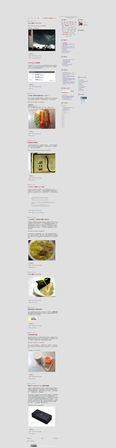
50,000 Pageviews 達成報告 (34, 62)
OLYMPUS (34, 57)
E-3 (31, 57)
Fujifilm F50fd (32, 102)
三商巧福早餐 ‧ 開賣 (32, 334)
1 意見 (39, 265)
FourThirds (38, 212)
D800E (63, 27)
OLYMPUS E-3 (33, 25)
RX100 (70, 34)
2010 (63, 118)
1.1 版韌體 (34, 192)
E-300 (72, 27)
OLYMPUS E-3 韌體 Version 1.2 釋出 (36, 187)
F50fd (34, 135)
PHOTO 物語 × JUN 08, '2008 (34, 274)
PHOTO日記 (39, 57)
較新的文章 (29, 438)
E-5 (75, 27)
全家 (30, 99)
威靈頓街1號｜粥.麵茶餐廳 (67, 64)
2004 (63, 125)
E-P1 (66, 29)
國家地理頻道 (43, 311)
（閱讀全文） (31, 53)
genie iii (63, 98)
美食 (32, 135)
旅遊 (65, 24)
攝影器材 (32, 212)
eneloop (67, 99)
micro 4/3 (70, 99)
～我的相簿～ (65, 42)
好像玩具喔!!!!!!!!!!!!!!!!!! (66, 72)
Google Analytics (40, 65)
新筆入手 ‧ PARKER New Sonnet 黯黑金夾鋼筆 (38, 385)
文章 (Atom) (32, 440)
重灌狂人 (80, 83)
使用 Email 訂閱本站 (65, 52)
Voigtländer (67, 36)
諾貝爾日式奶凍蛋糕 (33, 142)
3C (61, 22)
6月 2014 (64, 113)
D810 (66, 27)
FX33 (63, 31)
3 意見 (39, 177)
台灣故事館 (65, 96)
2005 (63, 124)
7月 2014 (64, 112)
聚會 (73, 24)
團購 (34, 179)
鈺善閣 (71, 97)
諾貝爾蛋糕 (72, 96)
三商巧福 (38, 337)
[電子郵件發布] (40, 55)
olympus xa (69, 98)
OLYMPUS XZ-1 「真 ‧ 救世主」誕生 (68, 46)
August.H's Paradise (82, 86)
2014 (63, 105)
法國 (75, 22)
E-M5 (62, 29)
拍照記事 (71, 22)
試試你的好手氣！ (65, 92)
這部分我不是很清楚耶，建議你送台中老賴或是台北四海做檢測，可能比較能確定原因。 (69, 79)
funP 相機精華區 (81, 87)
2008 (63, 120)
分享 (32, 327)
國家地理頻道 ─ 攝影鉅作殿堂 (35, 309)
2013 (63, 114)
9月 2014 (64, 106)
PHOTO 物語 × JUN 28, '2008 (34, 23)
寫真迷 (80, 88)
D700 (74, 25)
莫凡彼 (66, 98)
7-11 (40, 99)
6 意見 (39, 55)
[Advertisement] (83, 54)
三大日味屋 (64, 99)
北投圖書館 (68, 97)
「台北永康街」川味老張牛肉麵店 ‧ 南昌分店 (38, 219)
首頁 (42, 438)
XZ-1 (71, 36)
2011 (63, 117)
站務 (32, 88)
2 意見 (39, 133)
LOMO (68, 31)
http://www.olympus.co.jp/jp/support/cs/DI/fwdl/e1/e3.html (40, 205)
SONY (74, 34)
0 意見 (39, 86)
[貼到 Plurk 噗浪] (47, 18)
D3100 (71, 25)
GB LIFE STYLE (81, 82)
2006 (63, 123)
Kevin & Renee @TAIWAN (83, 81)
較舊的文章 (56, 438)
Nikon (74, 31)
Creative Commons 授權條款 (52, 446)
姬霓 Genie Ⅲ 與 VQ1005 (66, 51)
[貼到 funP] (46, 18)
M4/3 (71, 31)
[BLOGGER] (84, 98)
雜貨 (34, 433)
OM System (72, 32)
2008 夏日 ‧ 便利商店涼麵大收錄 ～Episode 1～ (38, 95)
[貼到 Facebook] (45, 18)
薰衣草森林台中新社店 (66, 61)
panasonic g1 (64, 97)
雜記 (75, 24)
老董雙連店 (38, 227)
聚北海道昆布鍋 (65, 65)
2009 (63, 119)
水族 (67, 22)
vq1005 (69, 96)
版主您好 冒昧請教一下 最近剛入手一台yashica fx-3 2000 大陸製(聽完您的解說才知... (69, 82)
